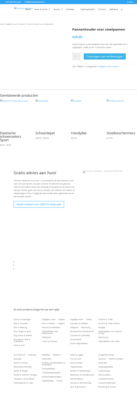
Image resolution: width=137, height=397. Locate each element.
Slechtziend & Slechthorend (82, 332)
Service (56, 9)
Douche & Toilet (105, 320)
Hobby (89, 320)
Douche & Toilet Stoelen (109, 324)
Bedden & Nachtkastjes (80, 371)
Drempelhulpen (48, 369)
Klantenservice (22, 261)
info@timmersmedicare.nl (32, 240)
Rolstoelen (46, 359)
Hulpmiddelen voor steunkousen (50, 333)
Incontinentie (75, 340)
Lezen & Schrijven (49, 341)
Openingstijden (88, 9)
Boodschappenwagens (52, 377)
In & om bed (75, 359)
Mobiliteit (46, 355)
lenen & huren (40, 9)
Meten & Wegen (21, 371)
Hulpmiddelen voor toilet (109, 341)
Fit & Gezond (19, 355)
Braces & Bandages (22, 320)
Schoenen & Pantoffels (80, 336)
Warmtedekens (76, 379)
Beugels (101, 328)
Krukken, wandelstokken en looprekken (54, 364)
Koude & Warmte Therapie (25, 375)
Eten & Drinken (48, 324)
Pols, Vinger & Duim (22, 332)
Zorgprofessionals (106, 355)
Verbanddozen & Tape (23, 383)
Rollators (57, 355)
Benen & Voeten (21, 363)
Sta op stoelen (76, 363)
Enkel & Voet (19, 345)
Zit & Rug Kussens (78, 387)
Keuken (22, 24)
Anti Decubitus (104, 375)
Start (2, 24)
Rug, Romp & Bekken (23, 336)
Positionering (104, 371)
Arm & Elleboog (20, 328)
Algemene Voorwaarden (26, 265)
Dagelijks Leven (11, 24)
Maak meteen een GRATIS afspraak (39, 204)
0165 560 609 (24, 236)
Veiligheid (74, 328)
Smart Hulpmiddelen (79, 344)
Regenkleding (47, 381)
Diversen (102, 359)
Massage (18, 359)
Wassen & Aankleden (51, 328)
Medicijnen (46, 337)
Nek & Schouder (21, 324)
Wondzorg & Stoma (107, 387)
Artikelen (70, 9)
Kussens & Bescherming (80, 383)
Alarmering (85, 328)
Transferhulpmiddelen (51, 373)
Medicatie (102, 363)
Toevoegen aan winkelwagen (104, 56)
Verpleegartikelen (105, 367)
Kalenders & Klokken (79, 324)
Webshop (113, 9)
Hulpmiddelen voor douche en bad (110, 333)
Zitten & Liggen (76, 355)
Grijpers (61, 324)
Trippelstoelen (76, 367)
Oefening (32, 355)
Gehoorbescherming (22, 367)
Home (28, 9)
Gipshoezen (103, 337)
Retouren (20, 268)
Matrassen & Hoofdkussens (82, 375)
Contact (102, 9)
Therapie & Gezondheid (24, 379)
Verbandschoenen (106, 379)
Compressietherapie (107, 383)
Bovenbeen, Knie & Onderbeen (22, 341)
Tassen (59, 381)
